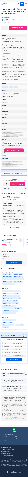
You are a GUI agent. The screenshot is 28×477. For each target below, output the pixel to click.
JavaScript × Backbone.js (8, 284)
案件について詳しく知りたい (14, 150)
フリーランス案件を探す (7, 434)
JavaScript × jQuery (7, 276)
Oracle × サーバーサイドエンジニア (10, 303)
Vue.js (16, 86)
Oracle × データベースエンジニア (10, 310)
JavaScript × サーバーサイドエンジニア (11, 298)
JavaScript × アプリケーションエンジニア (12, 308)
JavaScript (5, 86)
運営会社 (17, 436)
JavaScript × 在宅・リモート (9, 320)
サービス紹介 (5, 436)
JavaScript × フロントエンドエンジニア (11, 291)
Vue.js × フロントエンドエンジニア (10, 293)
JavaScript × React (7, 274)
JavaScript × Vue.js (18, 274)
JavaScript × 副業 (19, 324)
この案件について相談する (18, 27)
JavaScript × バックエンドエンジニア (11, 295)
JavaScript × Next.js (18, 279)
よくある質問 (5, 442)
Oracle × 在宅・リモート (8, 324)
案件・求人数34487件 (11, 199)
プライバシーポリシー (19, 440)
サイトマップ (5, 438)
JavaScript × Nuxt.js (7, 281)
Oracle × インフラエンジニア (9, 305)
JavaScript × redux (18, 281)
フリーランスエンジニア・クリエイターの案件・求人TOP (11, 426)
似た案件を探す (14, 262)
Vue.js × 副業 (5, 327)
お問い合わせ (18, 438)
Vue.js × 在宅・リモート (8, 322)
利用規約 (4, 440)
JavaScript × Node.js (18, 276)
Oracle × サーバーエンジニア (9, 313)
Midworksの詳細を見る (14, 227)
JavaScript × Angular (7, 279)
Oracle (11, 86)
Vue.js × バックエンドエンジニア (10, 300)
